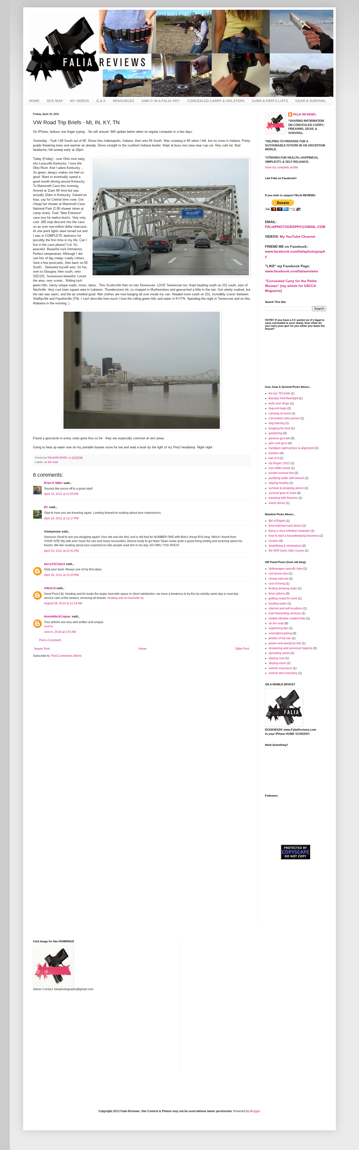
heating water (278, 603)
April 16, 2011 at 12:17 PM (61, 518)
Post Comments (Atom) (66, 655)
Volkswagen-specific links (286, 568)
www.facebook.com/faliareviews (291, 271)
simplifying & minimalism (285, 545)
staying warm (277, 663)
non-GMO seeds (279, 468)
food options (277, 593)
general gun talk (279, 438)
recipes (273, 541)
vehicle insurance (280, 668)
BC (46, 507)
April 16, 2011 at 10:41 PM (61, 551)
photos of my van (280, 638)
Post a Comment (50, 640)
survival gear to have (282, 493)
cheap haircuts (278, 578)
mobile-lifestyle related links (287, 618)
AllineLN (50, 588)
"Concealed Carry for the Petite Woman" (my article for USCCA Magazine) (291, 286)
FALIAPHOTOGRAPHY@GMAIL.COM (295, 227)
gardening (275, 433)
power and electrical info (285, 643)
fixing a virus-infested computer (289, 531)
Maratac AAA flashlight (283, 398)
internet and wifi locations (285, 608)
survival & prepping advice (286, 488)
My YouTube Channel (297, 236)
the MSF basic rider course (286, 550)
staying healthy (279, 483)
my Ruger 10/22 (279, 463)
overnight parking (280, 633)
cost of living (277, 583)
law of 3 (274, 458)
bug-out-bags (277, 408)
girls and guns (278, 443)
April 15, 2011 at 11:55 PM (61, 494)
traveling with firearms (283, 498)
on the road (51, 462)
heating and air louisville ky (125, 598)
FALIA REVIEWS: (305, 114)
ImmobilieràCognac (57, 616)
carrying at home (280, 413)
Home (142, 648)
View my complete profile (281, 167)
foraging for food (279, 428)
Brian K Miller (53, 483)
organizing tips (278, 628)
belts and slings (279, 403)
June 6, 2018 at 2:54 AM (60, 632)
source (48, 626)
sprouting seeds (279, 653)
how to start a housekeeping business (294, 535)
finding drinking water (283, 588)
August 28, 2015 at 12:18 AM (63, 603)
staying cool (277, 658)
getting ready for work (283, 598)
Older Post (242, 648)
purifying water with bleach (286, 478)
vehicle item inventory (283, 673)
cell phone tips (278, 573)
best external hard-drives (285, 525)
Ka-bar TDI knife (279, 393)
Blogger (255, 1111)
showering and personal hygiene (290, 648)
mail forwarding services (285, 613)
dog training (277, 423)
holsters (274, 453)
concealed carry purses (284, 418)
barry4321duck (54, 564)
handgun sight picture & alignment (291, 448)
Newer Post (42, 648)
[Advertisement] (289, 892)
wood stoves (277, 503)
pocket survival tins (281, 473)
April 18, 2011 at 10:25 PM (61, 575)
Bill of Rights (277, 521)
